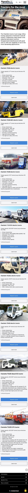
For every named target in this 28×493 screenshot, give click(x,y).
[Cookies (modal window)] (25, 490)
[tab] (14, 474)
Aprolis (2, 477)
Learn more (14, 97)
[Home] (7, 2)
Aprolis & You (4, 480)
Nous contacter (4, 483)
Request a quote (14, 92)
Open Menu (25, 2)
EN (20, 2)
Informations (4, 474)
